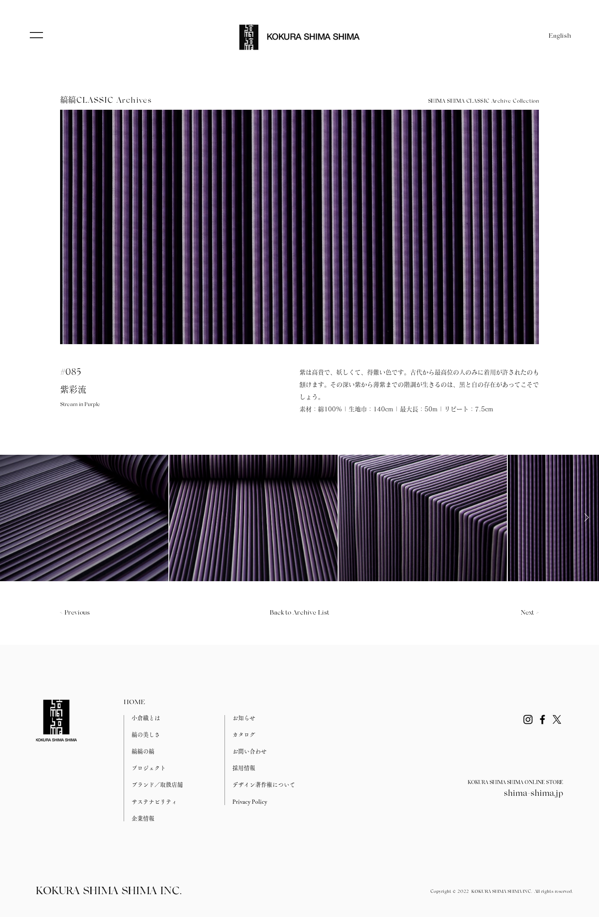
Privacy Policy (249, 802)
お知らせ (243, 718)
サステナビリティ (154, 802)
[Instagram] (528, 719)
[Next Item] (586, 517)
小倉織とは (146, 718)
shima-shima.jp (533, 793)
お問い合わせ (249, 751)
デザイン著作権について (263, 785)
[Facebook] (542, 719)
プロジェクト (149, 768)
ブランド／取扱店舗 (157, 785)
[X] (557, 719)
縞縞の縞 (143, 751)
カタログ (243, 734)
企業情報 (143, 818)
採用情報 (243, 768)
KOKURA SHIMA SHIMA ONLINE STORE (515, 782)
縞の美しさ (146, 734)
